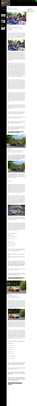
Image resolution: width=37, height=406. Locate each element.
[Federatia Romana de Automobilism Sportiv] (3, 15)
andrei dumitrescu (12, 131)
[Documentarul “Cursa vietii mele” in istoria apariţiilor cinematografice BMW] (3, 28)
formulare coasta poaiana (19, 383)
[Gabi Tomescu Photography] (31, 11)
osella (9, 132)
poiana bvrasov (12, 132)
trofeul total (20, 278)
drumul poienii (10, 383)
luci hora (23, 277)
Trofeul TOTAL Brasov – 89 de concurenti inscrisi (16, 151)
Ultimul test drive (3, 18)
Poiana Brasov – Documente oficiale (14, 296)
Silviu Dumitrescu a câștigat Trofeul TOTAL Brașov (15, 28)
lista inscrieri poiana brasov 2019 (17, 277)
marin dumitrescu (22, 131)
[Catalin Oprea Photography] (30, 9)
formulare (14, 383)
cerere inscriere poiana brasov (13, 382)
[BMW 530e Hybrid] (3, 21)
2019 (8, 131)
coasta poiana (17, 131)
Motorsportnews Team (15, 298)
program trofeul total (15, 278)
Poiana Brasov (10, 149)
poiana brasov (10, 278)
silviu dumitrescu (17, 132)
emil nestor (11, 277)
